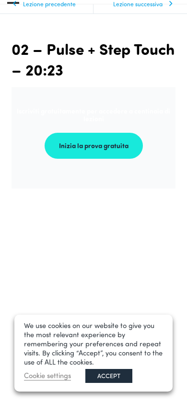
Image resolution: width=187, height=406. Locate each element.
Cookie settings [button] (47, 375)
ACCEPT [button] (108, 376)
